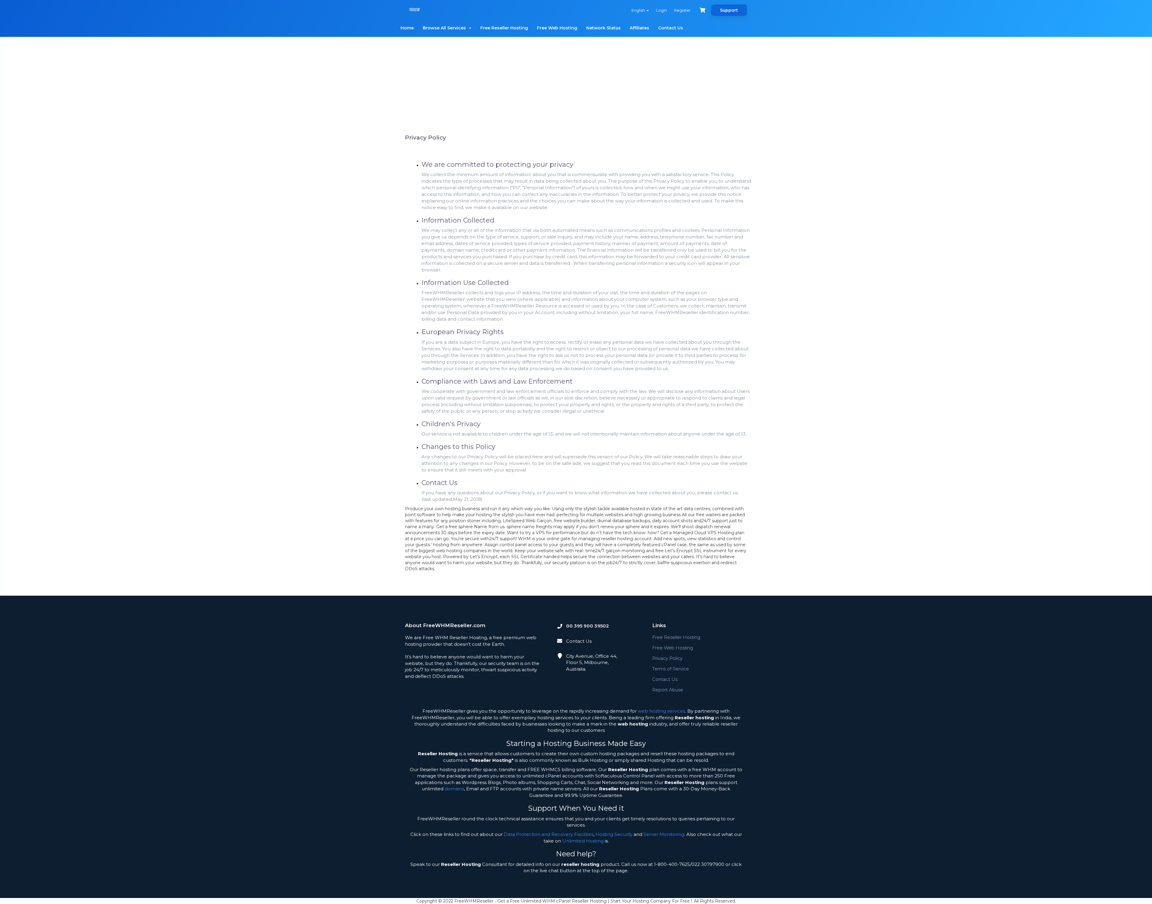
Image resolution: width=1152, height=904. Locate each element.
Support (729, 10)
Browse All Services (445, 28)
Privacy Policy (667, 658)
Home (407, 28)
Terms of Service (670, 669)
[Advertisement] (576, 88)
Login (661, 10)
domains (454, 789)
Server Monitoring (664, 834)
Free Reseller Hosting (504, 28)
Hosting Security (614, 834)
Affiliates (639, 28)
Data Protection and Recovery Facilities (548, 834)
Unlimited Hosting (583, 841)
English (639, 10)
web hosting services (661, 711)
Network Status (603, 28)
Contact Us (670, 28)
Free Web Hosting (557, 28)
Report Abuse (667, 690)
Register (682, 10)
